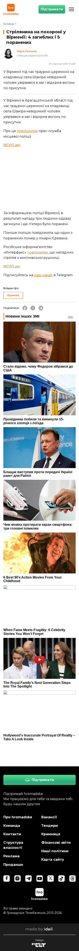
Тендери (49, 826)
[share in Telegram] (41, 308)
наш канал (43, 275)
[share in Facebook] (25, 308)
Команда (11, 826)
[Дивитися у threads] (72, 878)
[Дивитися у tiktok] (61, 878)
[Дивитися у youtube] (39, 878)
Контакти (12, 834)
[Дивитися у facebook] (6, 878)
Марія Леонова (27, 51)
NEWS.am (11, 145)
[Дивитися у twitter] (50, 878)
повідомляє (27, 131)
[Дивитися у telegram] (28, 878)
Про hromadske (17, 817)
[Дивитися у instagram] (17, 878)
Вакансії (49, 817)
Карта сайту (52, 860)
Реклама (11, 856)
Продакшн (13, 865)
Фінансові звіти (56, 843)
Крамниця (50, 834)
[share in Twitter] (33, 308)
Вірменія (13, 295)
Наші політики (54, 851)
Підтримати (52, 9)
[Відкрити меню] (71, 9)
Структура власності (13, 845)
